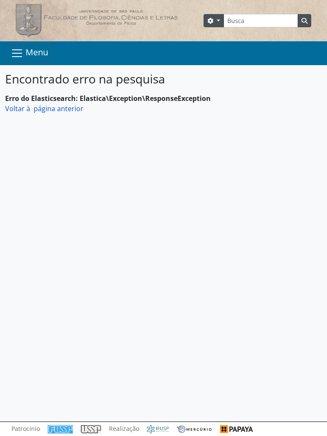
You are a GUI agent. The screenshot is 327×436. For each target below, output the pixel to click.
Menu (35, 52)
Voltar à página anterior (44, 108)
